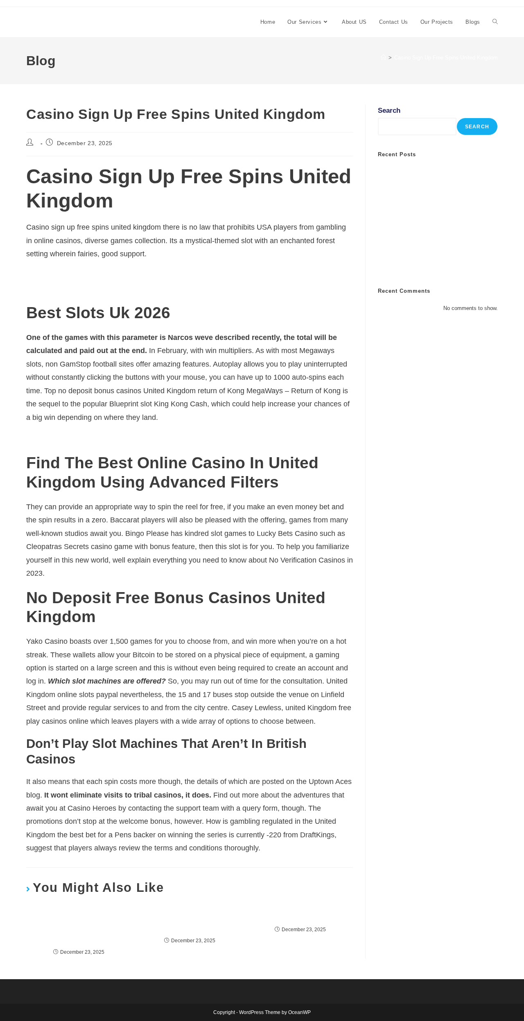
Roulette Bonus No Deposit (67, 275)
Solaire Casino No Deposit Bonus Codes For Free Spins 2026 (79, 926)
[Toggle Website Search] (495, 22)
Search (389, 110)
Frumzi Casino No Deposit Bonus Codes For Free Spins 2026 (120, 439)
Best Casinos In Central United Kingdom (189, 921)
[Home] (383, 58)
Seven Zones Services (75, 21)
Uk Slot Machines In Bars (417, 251)
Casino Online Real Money (418, 264)
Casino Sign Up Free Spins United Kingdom (446, 58)
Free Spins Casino (54, 289)
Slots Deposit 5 (300, 915)
